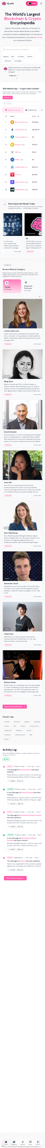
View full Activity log (14, 878)
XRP (16, 152)
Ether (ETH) (19, 130)
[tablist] (22, 110)
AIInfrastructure (20, 735)
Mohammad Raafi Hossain (30, 815)
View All (6, 97)
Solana (6, 739)
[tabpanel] (22, 153)
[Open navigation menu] (41, 3)
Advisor (6, 726)
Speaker (27, 722)
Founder (7, 722)
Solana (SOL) (20, 167)
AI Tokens (21, 56)
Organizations (18, 858)
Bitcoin (30, 56)
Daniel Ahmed (26, 770)
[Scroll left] (5, 233)
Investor (23, 726)
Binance (18, 145)
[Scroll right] (40, 233)
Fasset (23, 861)
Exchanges (18, 61)
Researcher (8, 730)
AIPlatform (19, 730)
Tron (17, 175)
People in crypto (19, 766)
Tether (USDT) (20, 137)
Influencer (7, 735)
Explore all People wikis (13, 707)
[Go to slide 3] (41, 296)
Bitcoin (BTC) (20, 122)
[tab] (13, 110)
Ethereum (8, 61)
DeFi (12, 56)
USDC (17, 160)
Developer (37, 722)
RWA (30, 735)
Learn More (13, 75)
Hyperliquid (19, 190)
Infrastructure (34, 726)
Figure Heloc (20, 182)
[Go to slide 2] (39, 296)
